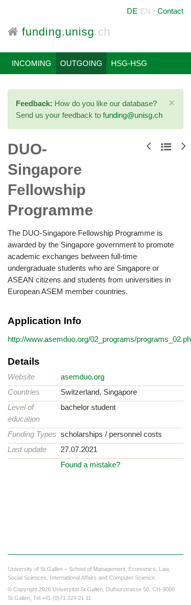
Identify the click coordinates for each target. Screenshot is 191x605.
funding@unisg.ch (132, 115)
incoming (31, 63)
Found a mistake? (90, 464)
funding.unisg (64, 31)
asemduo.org (82, 376)
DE (132, 11)
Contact (170, 11)
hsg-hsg (129, 63)
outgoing (81, 63)
